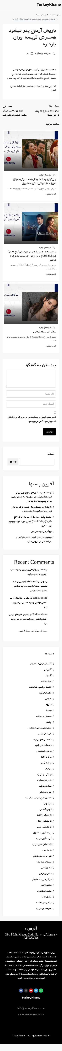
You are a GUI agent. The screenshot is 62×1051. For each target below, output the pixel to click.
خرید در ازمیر (44, 734)
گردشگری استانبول (42, 833)
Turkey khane (40, 598)
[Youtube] (31, 990)
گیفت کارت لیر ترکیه (41, 844)
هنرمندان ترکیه (42, 15)
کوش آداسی (45, 809)
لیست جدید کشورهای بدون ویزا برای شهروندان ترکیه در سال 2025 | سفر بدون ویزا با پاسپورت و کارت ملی (31, 497)
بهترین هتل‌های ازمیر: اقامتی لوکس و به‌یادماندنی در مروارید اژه (28, 603)
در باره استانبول (44, 751)
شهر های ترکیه (44, 780)
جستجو (50, 454)
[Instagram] (26, 990)
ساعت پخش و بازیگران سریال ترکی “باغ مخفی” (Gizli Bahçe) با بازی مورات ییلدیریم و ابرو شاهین (32, 256)
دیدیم (48, 769)
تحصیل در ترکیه (43, 716)
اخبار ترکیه (46, 681)
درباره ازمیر (46, 763)
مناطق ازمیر (46, 885)
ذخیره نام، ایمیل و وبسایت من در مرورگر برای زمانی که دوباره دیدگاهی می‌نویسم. (32, 419)
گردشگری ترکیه (43, 838)
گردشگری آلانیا (44, 815)
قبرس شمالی (45, 792)
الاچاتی (48, 699)
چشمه (48, 722)
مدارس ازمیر (45, 873)
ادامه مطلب (51, 194)
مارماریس (47, 850)
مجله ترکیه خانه (44, 862)
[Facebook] (21, 990)
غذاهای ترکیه (45, 786)
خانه (54, 15)
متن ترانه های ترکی (42, 856)
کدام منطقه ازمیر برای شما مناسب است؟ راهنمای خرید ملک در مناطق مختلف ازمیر (30, 586)
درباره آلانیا (46, 757)
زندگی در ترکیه (44, 774)
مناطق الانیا (46, 897)
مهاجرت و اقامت (43, 903)
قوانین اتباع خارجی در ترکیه (38, 798)
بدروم (48, 704)
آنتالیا (48, 675)
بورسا (48, 710)
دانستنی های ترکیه (42, 739)
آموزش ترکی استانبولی (40, 664)
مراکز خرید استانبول (41, 879)
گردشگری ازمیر (44, 827)
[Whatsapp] (41, 990)
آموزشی (47, 670)
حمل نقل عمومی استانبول (39, 728)
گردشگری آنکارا (44, 821)
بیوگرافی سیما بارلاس (44, 332)
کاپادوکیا (47, 804)
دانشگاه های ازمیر (43, 745)
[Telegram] (36, 990)
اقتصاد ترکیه (45, 693)
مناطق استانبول (44, 891)
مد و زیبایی (46, 868)
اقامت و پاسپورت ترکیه (40, 687)
